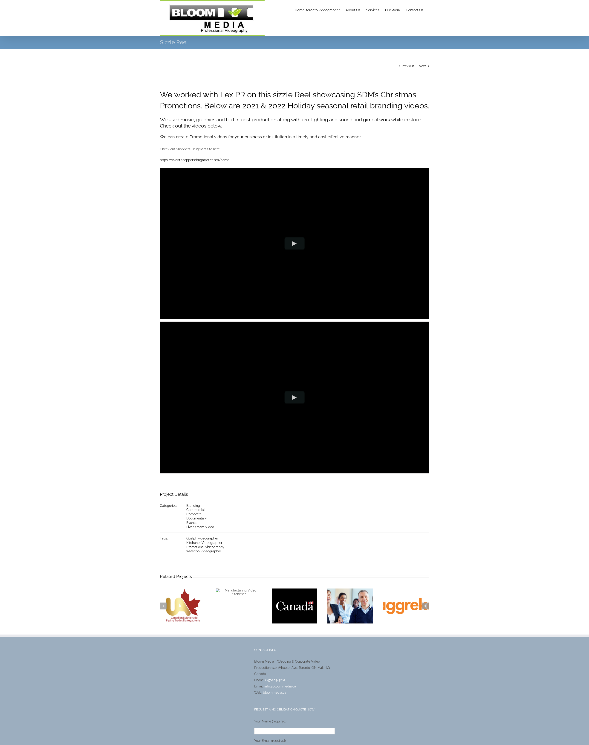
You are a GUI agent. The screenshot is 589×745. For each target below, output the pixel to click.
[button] (163, 606)
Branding (193, 505)
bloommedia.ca (274, 692)
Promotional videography (205, 547)
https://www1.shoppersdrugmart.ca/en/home (194, 160)
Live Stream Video (200, 527)
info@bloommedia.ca (280, 686)
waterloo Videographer (203, 551)
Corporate (194, 514)
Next (422, 66)
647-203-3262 (275, 680)
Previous (408, 66)
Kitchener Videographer (204, 543)
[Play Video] (295, 244)
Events (191, 523)
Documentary (196, 518)
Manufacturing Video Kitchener (238, 593)
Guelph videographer (202, 538)
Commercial (195, 510)
